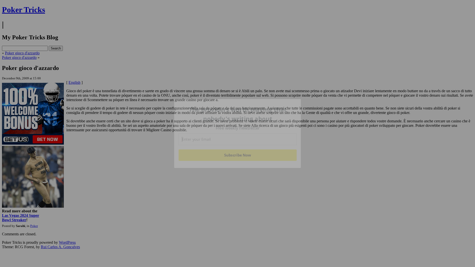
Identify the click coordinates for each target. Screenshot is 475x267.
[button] (238, 114)
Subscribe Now (237, 155)
